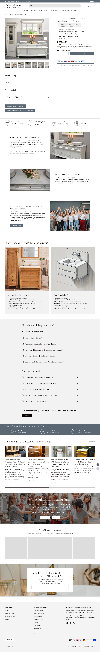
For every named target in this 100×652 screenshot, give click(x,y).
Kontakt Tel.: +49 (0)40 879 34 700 (22, 1)
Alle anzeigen (92, 441)
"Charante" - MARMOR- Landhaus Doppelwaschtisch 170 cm (18, 14)
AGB (68, 646)
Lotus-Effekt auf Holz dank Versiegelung (68, 36)
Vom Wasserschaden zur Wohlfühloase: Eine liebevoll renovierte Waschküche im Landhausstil (60, 463)
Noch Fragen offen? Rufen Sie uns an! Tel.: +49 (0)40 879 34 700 (75, 65)
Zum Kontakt (27, 415)
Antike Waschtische (39, 613)
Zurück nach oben (50, 599)
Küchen (33, 10)
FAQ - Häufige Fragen (10, 616)
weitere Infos (71, 50)
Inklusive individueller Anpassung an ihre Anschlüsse (71, 31)
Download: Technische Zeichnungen (15, 106)
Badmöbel (25, 10)
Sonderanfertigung (9, 613)
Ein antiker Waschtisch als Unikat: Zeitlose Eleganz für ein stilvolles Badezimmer (38, 462)
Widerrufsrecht (86, 646)
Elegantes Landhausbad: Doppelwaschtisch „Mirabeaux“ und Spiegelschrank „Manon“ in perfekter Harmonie (15, 463)
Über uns (69, 10)
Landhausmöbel (54, 10)
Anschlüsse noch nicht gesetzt (23, 151)
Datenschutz (74, 646)
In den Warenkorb (82, 53)
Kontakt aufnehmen (16, 225)
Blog (63, 10)
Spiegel (36, 622)
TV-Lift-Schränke (42, 10)
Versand (79, 646)
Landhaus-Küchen (38, 619)
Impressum (93, 646)
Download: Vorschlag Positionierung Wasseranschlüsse (20, 110)
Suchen (36, 631)
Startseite (6, 14)
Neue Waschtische (38, 610)
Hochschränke (37, 625)
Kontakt (75, 10)
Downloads (7, 619)
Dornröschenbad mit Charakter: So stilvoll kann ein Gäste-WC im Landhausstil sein (84, 462)
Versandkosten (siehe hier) (62, 47)
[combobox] (55, 5)
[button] (94, 5)
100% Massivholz (8, 1)
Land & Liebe (10, 646)
